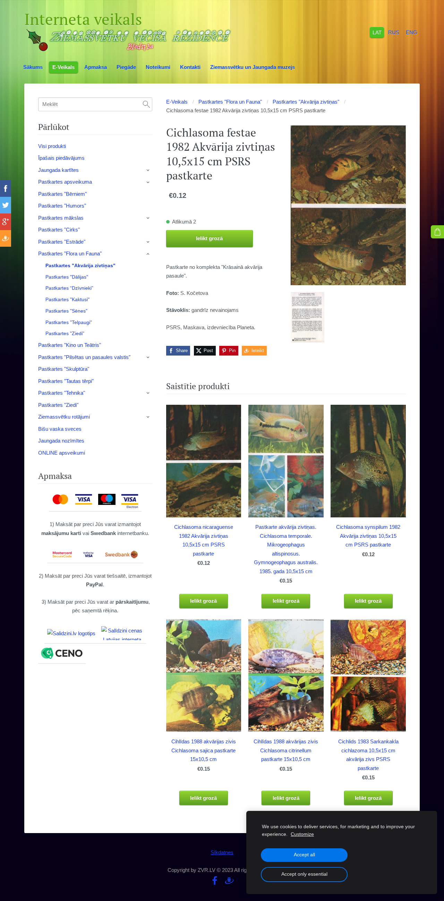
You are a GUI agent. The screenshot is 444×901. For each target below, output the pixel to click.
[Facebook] (214, 880)
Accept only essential (304, 874)
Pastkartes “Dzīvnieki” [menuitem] (69, 288)
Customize (302, 834)
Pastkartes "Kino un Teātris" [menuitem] (69, 345)
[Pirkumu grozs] (437, 231)
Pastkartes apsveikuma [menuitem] (65, 182)
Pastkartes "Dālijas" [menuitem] (66, 277)
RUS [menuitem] (393, 32)
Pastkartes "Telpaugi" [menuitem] (68, 322)
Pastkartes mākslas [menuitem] (61, 218)
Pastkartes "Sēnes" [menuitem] (66, 311)
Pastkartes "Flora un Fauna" (230, 102)
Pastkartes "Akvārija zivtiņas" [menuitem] (80, 265)
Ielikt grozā (209, 238)
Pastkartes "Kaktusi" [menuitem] (67, 299)
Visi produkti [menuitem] (52, 146)
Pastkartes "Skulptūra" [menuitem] (63, 369)
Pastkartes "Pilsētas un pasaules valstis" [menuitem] (84, 357)
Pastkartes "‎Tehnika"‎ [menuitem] (61, 393)
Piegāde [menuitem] (126, 67)
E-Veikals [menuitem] (63, 67)
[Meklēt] (146, 104)
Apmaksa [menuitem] (95, 67)
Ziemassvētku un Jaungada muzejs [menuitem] (252, 67)
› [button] (148, 170)
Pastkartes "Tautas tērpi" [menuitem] (66, 381)
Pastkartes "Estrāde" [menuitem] (61, 242)
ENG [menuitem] (411, 32)
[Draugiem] (229, 880)
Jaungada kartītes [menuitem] (58, 170)
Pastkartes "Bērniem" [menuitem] (62, 194)
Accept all (304, 854)
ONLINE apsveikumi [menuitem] (61, 453)
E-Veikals (177, 102)
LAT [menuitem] (377, 32)
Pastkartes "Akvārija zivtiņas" (306, 102)
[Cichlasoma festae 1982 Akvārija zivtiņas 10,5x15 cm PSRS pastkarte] (307, 317)
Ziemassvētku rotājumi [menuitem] (64, 417)
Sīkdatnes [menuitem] (222, 852)
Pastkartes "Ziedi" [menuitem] (64, 333)
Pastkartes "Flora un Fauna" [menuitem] (70, 253)
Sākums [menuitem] (33, 67)
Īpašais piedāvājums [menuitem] (61, 158)
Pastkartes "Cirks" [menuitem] (59, 230)
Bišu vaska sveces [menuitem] (60, 429)
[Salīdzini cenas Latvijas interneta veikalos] (122, 633)
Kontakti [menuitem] (190, 67)
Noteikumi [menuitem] (158, 67)
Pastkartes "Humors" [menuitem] (62, 206)
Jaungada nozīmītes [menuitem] (61, 441)
